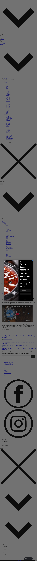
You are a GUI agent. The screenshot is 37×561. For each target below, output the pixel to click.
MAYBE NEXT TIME (25, 299)
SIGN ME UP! (26, 297)
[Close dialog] (32, 261)
